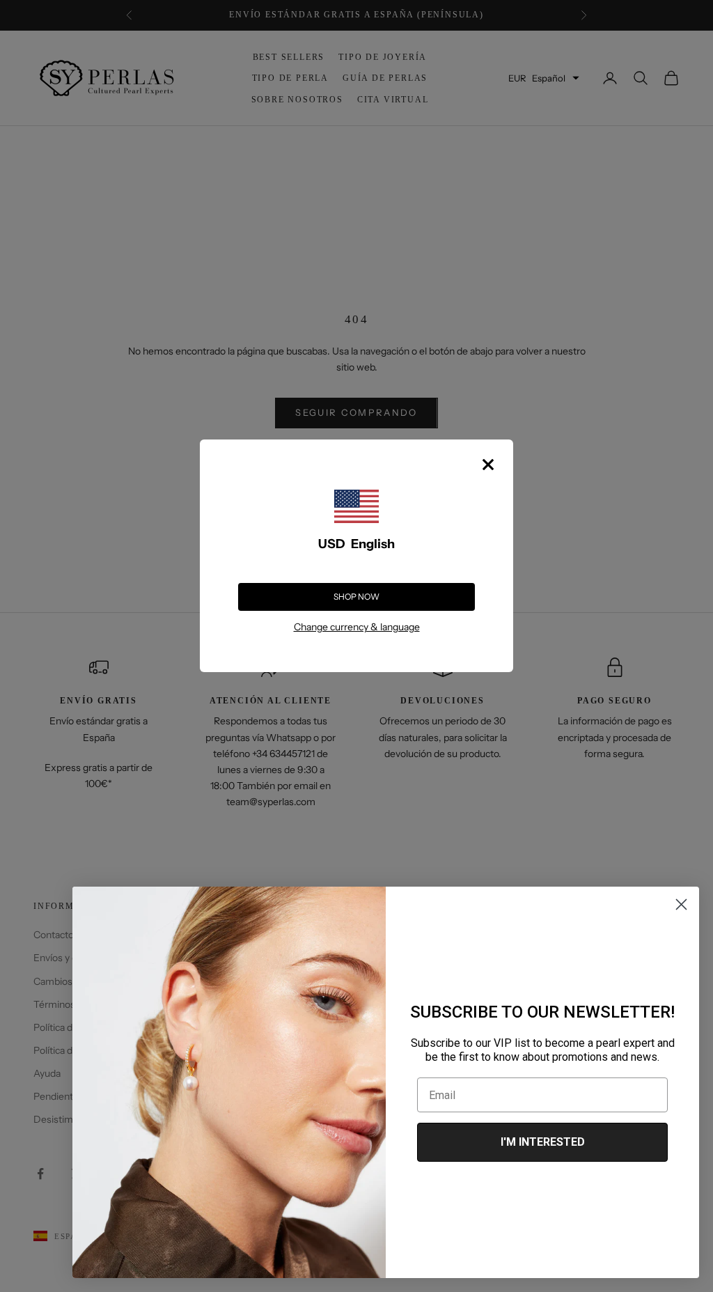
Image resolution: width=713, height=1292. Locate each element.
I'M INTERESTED (543, 1142)
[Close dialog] (681, 904)
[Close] (488, 464)
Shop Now (356, 596)
